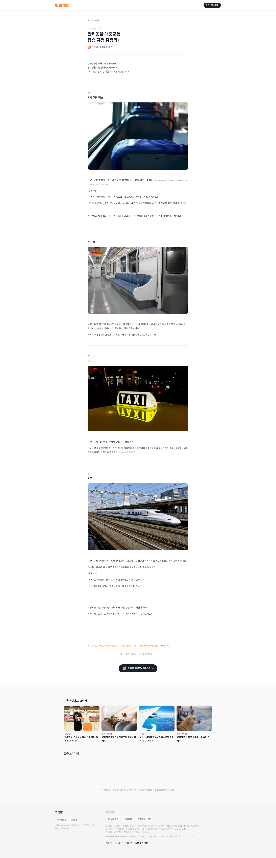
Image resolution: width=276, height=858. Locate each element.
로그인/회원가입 (212, 5)
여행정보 (96, 20)
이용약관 (109, 843)
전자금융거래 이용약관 (123, 843)
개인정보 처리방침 (142, 843)
